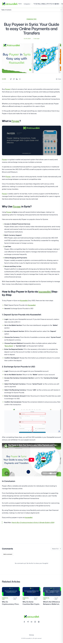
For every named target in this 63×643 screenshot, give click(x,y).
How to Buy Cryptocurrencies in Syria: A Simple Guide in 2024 (32, 522)
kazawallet (44, 291)
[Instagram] (35, 622)
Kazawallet (24, 300)
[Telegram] (28, 622)
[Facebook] (24, 622)
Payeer (7, 89)
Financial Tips (31, 19)
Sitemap (31, 635)
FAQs (43, 4)
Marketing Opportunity (53, 4)
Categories (27, 4)
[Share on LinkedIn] (17, 79)
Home (20, 4)
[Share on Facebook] (14, 79)
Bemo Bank (9, 346)
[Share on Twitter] (11, 79)
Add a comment (7, 554)
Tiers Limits (36, 4)
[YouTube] (31, 622)
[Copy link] (20, 79)
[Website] (39, 622)
